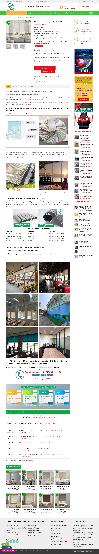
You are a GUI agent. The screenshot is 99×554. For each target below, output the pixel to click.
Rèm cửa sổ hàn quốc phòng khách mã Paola (13, 487)
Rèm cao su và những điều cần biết (85, 247)
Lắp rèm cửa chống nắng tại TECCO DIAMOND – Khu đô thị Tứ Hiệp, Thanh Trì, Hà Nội (85, 236)
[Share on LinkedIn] (45, 82)
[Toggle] (70, 528)
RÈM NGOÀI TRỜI (58, 13)
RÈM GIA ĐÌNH (37, 13)
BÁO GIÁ (76, 13)
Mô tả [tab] (8, 86)
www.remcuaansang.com (17, 535)
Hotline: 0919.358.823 (8, 550)
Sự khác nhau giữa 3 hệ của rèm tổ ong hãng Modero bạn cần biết (86, 215)
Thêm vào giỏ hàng (48, 71)
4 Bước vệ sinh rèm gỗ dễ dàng (85, 251)
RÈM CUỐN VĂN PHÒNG (29, 17)
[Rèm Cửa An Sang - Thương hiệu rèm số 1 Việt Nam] (14, 7)
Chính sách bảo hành (33, 534)
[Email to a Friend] (40, 82)
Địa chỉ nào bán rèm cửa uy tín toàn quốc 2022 (85, 242)
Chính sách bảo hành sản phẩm (39, 1)
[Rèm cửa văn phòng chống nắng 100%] (29, 500)
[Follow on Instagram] (89, 1)
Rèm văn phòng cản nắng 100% (46, 510)
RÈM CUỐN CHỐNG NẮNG (43, 76)
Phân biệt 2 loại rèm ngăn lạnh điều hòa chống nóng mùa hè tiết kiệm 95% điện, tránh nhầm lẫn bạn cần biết (85, 208)
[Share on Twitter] (37, 82)
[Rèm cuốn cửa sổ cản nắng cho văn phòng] (62, 500)
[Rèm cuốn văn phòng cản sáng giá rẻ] (62, 477)
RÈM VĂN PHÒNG (47, 13)
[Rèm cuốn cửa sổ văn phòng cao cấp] (13, 500)
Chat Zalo (5, 544)
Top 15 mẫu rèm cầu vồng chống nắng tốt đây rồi (85, 220)
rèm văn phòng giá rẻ (42, 78)
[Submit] (91, 13)
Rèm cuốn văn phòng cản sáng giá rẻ (63, 487)
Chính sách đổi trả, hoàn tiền (35, 532)
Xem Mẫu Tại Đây (57, 50)
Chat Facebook (7, 547)
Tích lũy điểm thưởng (10, 1)
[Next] (29, 32)
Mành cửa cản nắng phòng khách (30, 487)
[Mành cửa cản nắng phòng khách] (29, 477)
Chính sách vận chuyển (33, 528)
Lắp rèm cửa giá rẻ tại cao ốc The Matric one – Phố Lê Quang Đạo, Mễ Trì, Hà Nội (86, 230)
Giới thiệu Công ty (32, 525)
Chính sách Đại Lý (32, 535)
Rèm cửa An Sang (10, 460)
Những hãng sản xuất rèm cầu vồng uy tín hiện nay (85, 224)
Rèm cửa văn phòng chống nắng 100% (29, 510)
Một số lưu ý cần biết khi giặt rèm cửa (86, 256)
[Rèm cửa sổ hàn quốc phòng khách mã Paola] (13, 477)
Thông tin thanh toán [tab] (26, 86)
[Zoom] (8, 41)
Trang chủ (30, 13)
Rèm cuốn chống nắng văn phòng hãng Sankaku (46, 487)
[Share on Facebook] (35, 82)
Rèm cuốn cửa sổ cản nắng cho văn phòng (62, 510)
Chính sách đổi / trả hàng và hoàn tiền (23, 1)
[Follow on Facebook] (88, 1)
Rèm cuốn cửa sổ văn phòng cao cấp (13, 510)
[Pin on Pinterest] (42, 82)
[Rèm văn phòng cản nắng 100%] (46, 500)
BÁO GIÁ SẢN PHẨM (69, 6)
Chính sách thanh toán (33, 530)
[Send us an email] (92, 1)
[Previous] (8, 32)
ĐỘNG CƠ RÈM (69, 13)
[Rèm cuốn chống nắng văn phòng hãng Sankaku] (46, 477)
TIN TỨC (81, 13)
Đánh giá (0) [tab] (15, 86)
